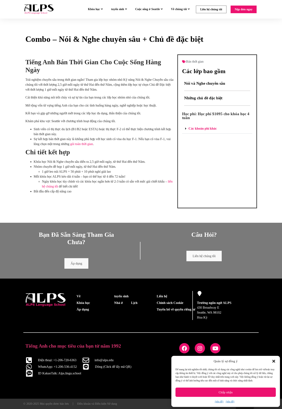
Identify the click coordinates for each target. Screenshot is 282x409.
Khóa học (94, 9)
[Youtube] (215, 348)
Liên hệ (162, 296)
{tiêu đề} (219, 401)
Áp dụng (76, 263)
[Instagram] (200, 348)
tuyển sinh (117, 9)
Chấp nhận (226, 392)
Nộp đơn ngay (243, 9)
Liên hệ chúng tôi (211, 9)
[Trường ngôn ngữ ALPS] (199, 293)
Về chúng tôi (179, 9)
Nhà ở (118, 303)
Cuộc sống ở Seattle (147, 9)
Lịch (134, 303)
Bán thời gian (195, 61)
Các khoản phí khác (202, 128)
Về (79, 296)
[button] (274, 361)
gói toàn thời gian (81, 144)
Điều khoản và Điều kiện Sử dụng (97, 403)
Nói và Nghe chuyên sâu (204, 83)
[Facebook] (184, 348)
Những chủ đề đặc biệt (203, 98)
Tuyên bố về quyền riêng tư (176, 309)
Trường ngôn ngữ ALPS (214, 303)
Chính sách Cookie (170, 303)
